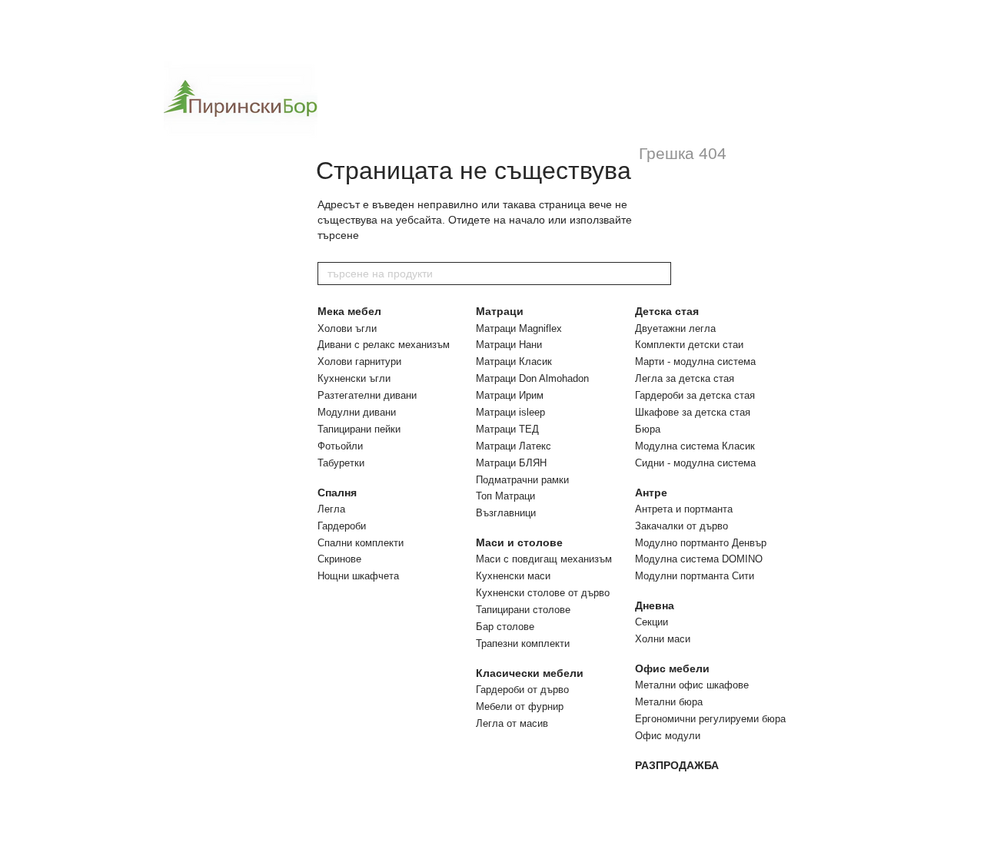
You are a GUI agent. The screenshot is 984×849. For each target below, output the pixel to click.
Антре (651, 492)
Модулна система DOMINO (699, 559)
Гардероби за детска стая (695, 395)
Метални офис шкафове (692, 685)
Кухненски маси (513, 576)
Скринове (339, 559)
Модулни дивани (356, 412)
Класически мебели (529, 673)
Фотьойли (340, 446)
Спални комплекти (360, 543)
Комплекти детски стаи (689, 344)
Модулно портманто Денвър (700, 543)
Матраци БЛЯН (511, 463)
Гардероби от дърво (522, 689)
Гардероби (341, 526)
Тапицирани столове (523, 609)
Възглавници (506, 513)
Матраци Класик (514, 361)
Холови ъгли (347, 328)
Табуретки (340, 463)
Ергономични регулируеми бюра (710, 719)
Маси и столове (519, 542)
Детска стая (667, 311)
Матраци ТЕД (507, 429)
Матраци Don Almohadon (532, 378)
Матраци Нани (509, 344)
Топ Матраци (505, 496)
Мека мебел (349, 311)
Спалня (337, 492)
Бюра (647, 429)
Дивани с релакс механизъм (383, 344)
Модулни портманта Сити (694, 576)
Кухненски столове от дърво (543, 593)
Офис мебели (672, 668)
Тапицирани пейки (359, 429)
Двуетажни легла (675, 328)
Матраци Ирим (510, 395)
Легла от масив (512, 723)
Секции (651, 622)
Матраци (500, 311)
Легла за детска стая (684, 378)
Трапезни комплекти (523, 643)
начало (527, 220)
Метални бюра (669, 702)
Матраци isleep (510, 412)
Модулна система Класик (695, 446)
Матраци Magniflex (519, 328)
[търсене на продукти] (659, 273)
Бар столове (505, 626)
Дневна (654, 605)
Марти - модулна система (695, 361)
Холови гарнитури (359, 361)
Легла (331, 509)
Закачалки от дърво (681, 526)
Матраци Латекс (513, 446)
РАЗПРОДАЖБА (677, 765)
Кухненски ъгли (354, 378)
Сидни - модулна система (695, 463)
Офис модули (667, 735)
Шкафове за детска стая (692, 412)
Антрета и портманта (684, 509)
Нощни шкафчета (358, 576)
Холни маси (662, 639)
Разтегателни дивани (367, 395)
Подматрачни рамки (522, 480)
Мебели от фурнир (519, 706)
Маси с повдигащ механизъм (544, 559)
